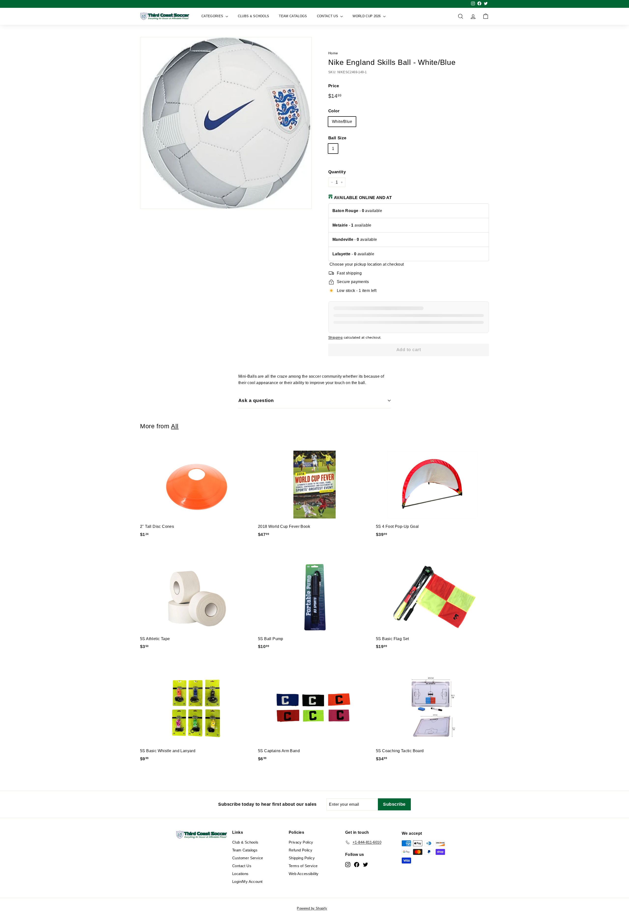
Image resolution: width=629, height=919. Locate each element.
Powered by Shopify (312, 908)
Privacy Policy (301, 842)
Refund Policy (300, 850)
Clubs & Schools (253, 16)
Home (333, 53)
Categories (212, 16)
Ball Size (337, 138)
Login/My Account (247, 881)
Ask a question (256, 400)
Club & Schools (245, 842)
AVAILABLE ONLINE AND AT (363, 197)
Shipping (335, 337)
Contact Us (328, 16)
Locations (240, 874)
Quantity (337, 172)
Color (334, 111)
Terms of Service (303, 866)
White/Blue (342, 121)
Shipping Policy (302, 858)
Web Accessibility (304, 874)
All (175, 426)
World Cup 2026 (367, 16)
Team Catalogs (293, 16)
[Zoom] (226, 123)
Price (333, 86)
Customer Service (247, 858)
